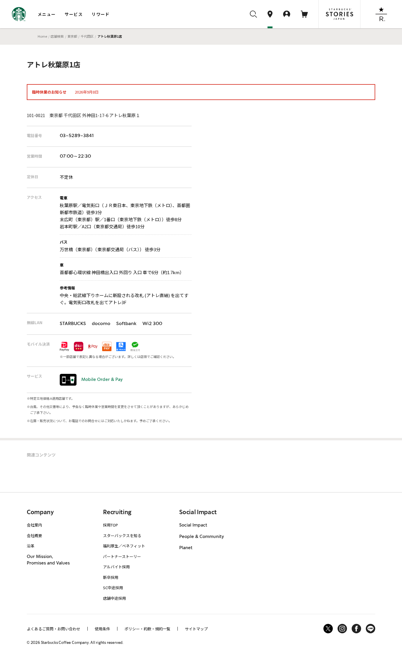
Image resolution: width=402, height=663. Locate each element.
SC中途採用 (113, 587)
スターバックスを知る (122, 535)
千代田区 (87, 36)
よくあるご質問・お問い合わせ (53, 629)
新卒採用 (110, 577)
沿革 (30, 546)
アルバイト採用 (116, 566)
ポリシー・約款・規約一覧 (147, 629)
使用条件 (102, 629)
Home (42, 36)
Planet (185, 548)
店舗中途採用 (114, 598)
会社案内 (34, 525)
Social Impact (193, 525)
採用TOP (110, 525)
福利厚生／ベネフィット (124, 546)
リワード (101, 14)
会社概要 (34, 535)
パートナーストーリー (122, 556)
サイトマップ (196, 629)
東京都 (72, 36)
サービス (74, 14)
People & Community (201, 537)
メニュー (47, 14)
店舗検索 (57, 36)
